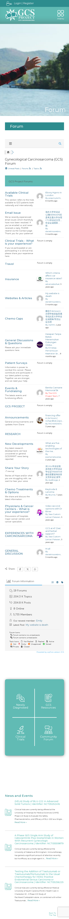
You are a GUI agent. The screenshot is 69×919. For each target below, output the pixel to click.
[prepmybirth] (39, 199)
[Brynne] (39, 495)
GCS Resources (48, 706)
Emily (39, 620)
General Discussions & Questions (19, 342)
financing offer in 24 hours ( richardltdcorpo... (53, 418)
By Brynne (50, 495)
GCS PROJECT (15, 406)
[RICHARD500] (39, 423)
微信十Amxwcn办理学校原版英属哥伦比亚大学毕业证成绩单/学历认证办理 (53, 316)
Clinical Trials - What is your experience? (19, 242)
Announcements (17, 417)
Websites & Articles (18, 298)
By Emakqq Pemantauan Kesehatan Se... (52, 351)
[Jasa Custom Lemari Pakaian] (39, 515)
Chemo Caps (14, 318)
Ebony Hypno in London (53, 194)
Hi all (47, 548)
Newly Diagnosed (20, 706)
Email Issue (13, 212)
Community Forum (48, 738)
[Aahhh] (39, 321)
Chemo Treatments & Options (19, 491)
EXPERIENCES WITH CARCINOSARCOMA (19, 534)
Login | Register (24, 3)
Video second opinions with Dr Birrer (53, 509)
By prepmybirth (53, 198)
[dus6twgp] (39, 477)
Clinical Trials (21, 738)
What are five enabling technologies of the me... (53, 447)
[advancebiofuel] (39, 282)
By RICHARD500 (53, 423)
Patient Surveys (16, 363)
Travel (9, 263)
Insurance (12, 279)
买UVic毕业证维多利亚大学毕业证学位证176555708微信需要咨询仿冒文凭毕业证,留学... (53, 471)
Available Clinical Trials (16, 194)
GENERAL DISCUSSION (14, 552)
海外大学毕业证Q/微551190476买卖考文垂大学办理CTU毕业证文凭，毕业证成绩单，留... (53, 219)
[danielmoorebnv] (39, 225)
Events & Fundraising (13, 390)
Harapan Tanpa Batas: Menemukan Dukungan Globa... (53, 339)
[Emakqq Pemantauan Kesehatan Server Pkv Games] (39, 347)
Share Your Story (17, 468)
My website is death (52, 294)
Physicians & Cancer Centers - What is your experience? (19, 508)
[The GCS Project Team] (39, 395)
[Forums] (8, 152)
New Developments (19, 443)
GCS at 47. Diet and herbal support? (53, 531)
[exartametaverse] (39, 454)
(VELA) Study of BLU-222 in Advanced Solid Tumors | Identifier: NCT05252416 (37, 802)
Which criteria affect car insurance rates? (53, 276)
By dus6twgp (51, 480)
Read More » (21, 822)
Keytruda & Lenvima (51, 490)
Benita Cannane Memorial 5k (53, 389)
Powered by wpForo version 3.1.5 (50, 652)
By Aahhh (50, 325)
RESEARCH (13, 434)
